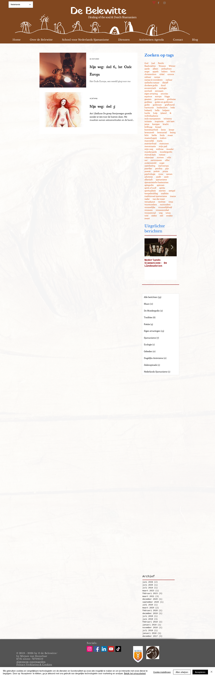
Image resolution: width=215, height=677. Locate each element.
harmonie (149, 107)
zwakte (169, 215)
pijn (167, 168)
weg (160, 213)
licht (147, 135)
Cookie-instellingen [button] (162, 672)
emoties (164, 93)
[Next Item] (172, 247)
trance (173, 196)
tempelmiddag (151, 193)
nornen (160, 157)
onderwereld (150, 163)
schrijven (149, 176)
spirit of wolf (150, 188)
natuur (162, 154)
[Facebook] (158, 2)
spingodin (149, 185)
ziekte (154, 215)
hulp (155, 113)
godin (147, 104)
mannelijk (149, 140)
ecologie (163, 88)
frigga (167, 96)
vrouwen (149, 210)
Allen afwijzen (182, 672)
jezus (147, 124)
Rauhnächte (150, 66)
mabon (163, 138)
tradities (164, 193)
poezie (147, 171)
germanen (159, 99)
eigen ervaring (151, 93)
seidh (158, 176)
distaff (165, 82)
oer (146, 160)
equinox (148, 96)
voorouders (165, 204)
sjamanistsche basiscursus (156, 182)
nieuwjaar (149, 157)
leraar (171, 129)
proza (165, 171)
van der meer (159, 199)
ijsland (163, 113)
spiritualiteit (150, 190)
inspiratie (159, 121)
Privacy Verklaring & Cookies (34, 664)
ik (170, 113)
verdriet (161, 201)
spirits (162, 188)
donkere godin (151, 85)
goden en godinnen (164, 102)
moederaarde (151, 152)
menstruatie (150, 146)
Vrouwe (162, 66)
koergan (156, 124)
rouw (160, 174)
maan (170, 135)
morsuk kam (150, 154)
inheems (168, 118)
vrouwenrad (150, 213)
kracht (166, 124)
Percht (161, 63)
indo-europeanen (153, 118)
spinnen (160, 185)
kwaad (158, 127)
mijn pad (163, 146)
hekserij (148, 110)
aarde (147, 68)
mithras (159, 149)
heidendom (162, 107)
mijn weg (149, 149)
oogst (161, 163)
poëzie (157, 171)
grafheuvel (170, 104)
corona (170, 74)
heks (173, 107)
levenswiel (162, 132)
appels (155, 71)
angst (147, 71)
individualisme (151, 116)
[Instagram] (164, 2)
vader (147, 199)
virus (170, 201)
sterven (162, 190)
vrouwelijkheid (165, 207)
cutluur (169, 79)
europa (158, 96)
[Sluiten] (211, 672)
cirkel (161, 74)
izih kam (170, 121)
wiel (146, 215)
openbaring (150, 165)
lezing (173, 132)
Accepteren (200, 672)
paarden (148, 168)
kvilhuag (148, 127)
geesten (148, 99)
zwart (147, 218)
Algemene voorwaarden (30, 661)
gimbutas (171, 99)
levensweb (149, 132)
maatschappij (151, 138)
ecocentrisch (150, 88)
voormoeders (151, 204)
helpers (165, 110)
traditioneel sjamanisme (156, 196)
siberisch (149, 179)
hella (157, 110)
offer (167, 160)
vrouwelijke (150, 207)
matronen (164, 143)
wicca (168, 213)
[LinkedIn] (104, 649)
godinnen (157, 104)
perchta (158, 168)
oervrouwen (156, 160)
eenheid (148, 91)
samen (169, 174)
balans (164, 71)
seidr (166, 176)
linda (162, 135)
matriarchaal (150, 143)
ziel (161, 215)
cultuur (148, 77)
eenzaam (159, 91)
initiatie (148, 121)
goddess (148, 102)
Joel (153, 63)
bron (173, 71)
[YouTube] (111, 649)
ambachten (166, 68)
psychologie (150, 174)
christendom (150, 74)
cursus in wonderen (154, 79)
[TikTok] (118, 649)
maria (159, 140)
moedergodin (166, 152)
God (146, 63)
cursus (157, 77)
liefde (154, 135)
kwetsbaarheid (151, 129)
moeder (170, 149)
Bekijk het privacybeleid (135, 673)
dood (163, 85)
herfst (147, 113)
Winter (172, 66)
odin (169, 157)
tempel (172, 190)
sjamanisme (161, 179)
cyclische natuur (152, 82)
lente (163, 129)
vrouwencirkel (162, 210)
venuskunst (150, 201)
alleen (155, 68)
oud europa (163, 165)
